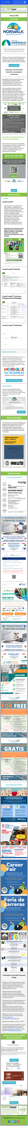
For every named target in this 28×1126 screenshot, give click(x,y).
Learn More (21, 412)
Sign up (14, 190)
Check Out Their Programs (14, 380)
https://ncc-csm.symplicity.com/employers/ (10, 1017)
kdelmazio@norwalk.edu (14, 1030)
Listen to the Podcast (9, 1082)
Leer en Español (14, 65)
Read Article (14, 1060)
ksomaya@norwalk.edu (13, 1029)
